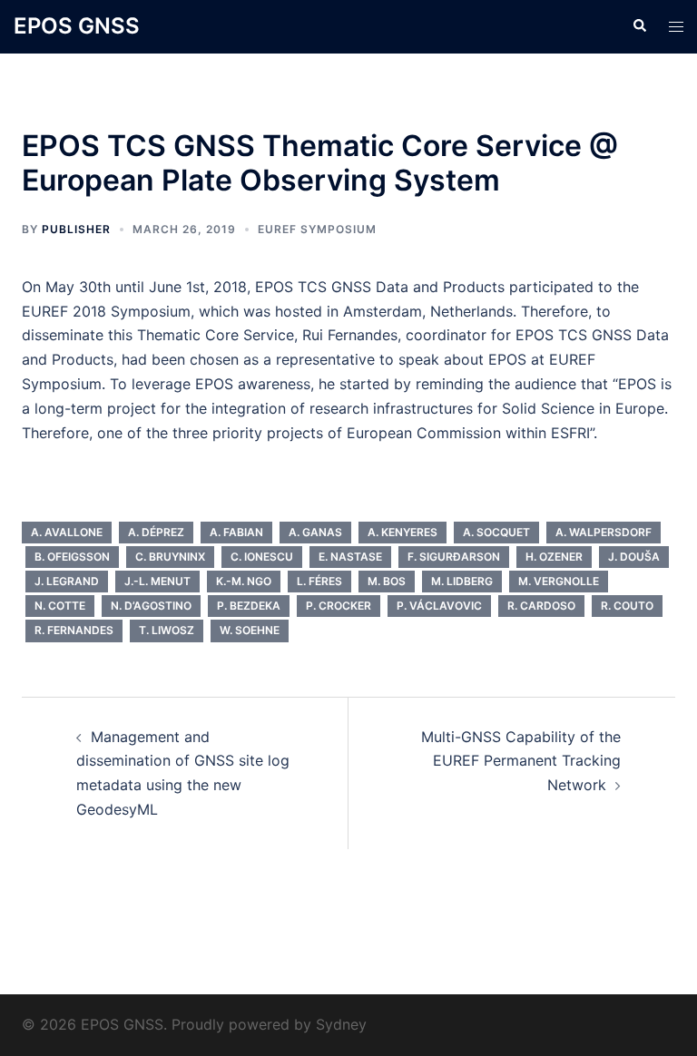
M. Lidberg (462, 581)
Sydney (341, 1024)
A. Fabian (236, 532)
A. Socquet (496, 532)
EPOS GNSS (77, 26)
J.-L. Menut (157, 581)
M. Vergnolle (558, 581)
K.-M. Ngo (243, 581)
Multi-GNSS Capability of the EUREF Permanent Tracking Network (521, 761)
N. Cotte (59, 605)
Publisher (76, 229)
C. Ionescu (262, 556)
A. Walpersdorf (603, 532)
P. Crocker (338, 605)
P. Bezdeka (248, 605)
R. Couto (627, 605)
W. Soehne (250, 630)
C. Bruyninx (170, 556)
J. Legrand (66, 581)
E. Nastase (350, 556)
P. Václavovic (439, 605)
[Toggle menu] (676, 27)
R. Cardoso (541, 605)
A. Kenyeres (402, 532)
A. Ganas (315, 532)
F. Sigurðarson (453, 556)
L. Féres (319, 581)
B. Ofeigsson (72, 556)
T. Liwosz (166, 630)
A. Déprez (156, 532)
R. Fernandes (73, 630)
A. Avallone (67, 532)
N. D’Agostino (151, 605)
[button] (639, 26)
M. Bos (387, 581)
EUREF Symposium (317, 229)
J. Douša (634, 556)
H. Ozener (554, 556)
